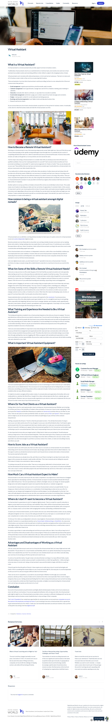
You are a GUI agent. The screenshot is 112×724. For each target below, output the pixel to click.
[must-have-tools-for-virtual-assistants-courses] (83, 74)
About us (86, 716)
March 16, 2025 (50, 677)
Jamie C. (81, 676)
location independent (19, 239)
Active (82, 205)
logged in (20, 694)
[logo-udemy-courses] (86, 152)
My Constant (83, 249)
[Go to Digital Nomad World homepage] (16, 3)
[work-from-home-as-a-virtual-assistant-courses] (84, 129)
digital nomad (31, 605)
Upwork (56, 413)
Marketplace (83, 215)
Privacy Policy (70, 716)
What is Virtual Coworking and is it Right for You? (23, 651)
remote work (46, 411)
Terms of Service (79, 716)
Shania (81, 255)
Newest (77, 205)
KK (80, 278)
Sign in (94, 3)
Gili (14, 676)
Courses (24, 613)
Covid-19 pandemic (15, 599)
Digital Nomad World (72, 705)
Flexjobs (18, 411)
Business (19, 613)
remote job (51, 297)
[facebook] (92, 720)
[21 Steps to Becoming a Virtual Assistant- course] (83, 101)
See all (78, 193)
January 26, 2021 (16, 56)
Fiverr (50, 413)
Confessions (83, 220)
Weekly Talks (83, 210)
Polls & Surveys (84, 225)
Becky (47, 676)
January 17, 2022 (83, 677)
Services (29, 613)
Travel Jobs (78, 651)
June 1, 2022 (16, 677)
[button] (107, 719)
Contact (92, 716)
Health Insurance (84, 230)
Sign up (101, 3)
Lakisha (81, 262)
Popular (88, 205)
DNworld (14, 54)
